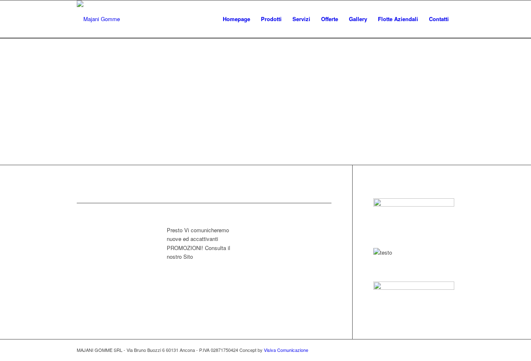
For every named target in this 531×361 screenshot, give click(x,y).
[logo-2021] (98, 19)
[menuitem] (236, 19)
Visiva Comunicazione (286, 350)
